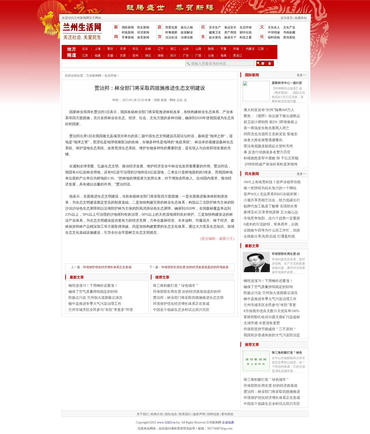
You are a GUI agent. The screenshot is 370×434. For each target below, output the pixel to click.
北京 (85, 49)
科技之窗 (246, 37)
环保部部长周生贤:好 (286, 254)
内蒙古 (250, 49)
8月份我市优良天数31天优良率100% (272, 311)
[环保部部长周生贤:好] (256, 270)
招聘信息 (213, 414)
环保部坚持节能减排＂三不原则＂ (270, 329)
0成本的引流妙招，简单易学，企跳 (271, 224)
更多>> (301, 75)
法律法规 (187, 37)
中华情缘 (274, 32)
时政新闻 (128, 32)
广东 (186, 55)
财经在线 (246, 32)
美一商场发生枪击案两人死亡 (266, 128)
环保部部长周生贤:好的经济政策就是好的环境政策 (195, 267)
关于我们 (143, 414)
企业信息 (228, 422)
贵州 (135, 55)
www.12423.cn (166, 422)
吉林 (148, 49)
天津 (123, 49)
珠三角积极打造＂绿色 (287, 352)
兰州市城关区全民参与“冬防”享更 (270, 305)
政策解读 (187, 32)
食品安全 (230, 27)
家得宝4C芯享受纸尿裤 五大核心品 (271, 212)
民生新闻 (143, 27)
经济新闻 (143, 32)
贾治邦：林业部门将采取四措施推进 (272, 392)
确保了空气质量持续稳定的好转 (93, 292)
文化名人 (274, 27)
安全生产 (215, 27)
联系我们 (185, 414)
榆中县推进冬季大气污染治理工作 (94, 304)
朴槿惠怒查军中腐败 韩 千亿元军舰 (271, 158)
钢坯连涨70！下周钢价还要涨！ (93, 285)
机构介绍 (157, 414)
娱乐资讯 (215, 37)
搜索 (265, 63)
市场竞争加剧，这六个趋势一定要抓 (272, 218)
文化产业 (289, 27)
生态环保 (246, 27)
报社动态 (171, 414)
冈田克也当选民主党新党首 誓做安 (271, 134)
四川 (173, 55)
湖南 (161, 55)
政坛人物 (187, 27)
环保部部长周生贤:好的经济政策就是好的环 (187, 292)
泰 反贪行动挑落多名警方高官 (267, 152)
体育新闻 (143, 37)
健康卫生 (215, 32)
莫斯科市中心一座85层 (287, 83)
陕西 (211, 49)
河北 (135, 49)
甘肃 (123, 55)
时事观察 (171, 32)
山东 (186, 49)
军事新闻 (128, 37)
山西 (198, 49)
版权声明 (199, 414)
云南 (211, 55)
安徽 (110, 55)
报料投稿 (274, 37)
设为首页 (287, 18)
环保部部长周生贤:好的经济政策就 (271, 386)
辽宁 (161, 49)
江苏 (85, 55)
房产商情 (230, 32)
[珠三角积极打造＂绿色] (256, 369)
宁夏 (223, 49)
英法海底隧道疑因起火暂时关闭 (268, 146)
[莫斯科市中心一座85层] (256, 99)
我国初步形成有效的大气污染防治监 (272, 335)
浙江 (173, 49)
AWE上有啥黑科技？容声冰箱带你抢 (272, 182)
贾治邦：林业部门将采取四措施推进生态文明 (188, 298)
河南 (236, 49)
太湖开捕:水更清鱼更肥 (262, 323)
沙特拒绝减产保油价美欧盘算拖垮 (271, 164)
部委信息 (171, 27)
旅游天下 (230, 37)
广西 (198, 55)
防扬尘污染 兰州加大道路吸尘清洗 (95, 298)
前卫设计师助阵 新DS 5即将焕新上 (271, 122)
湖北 (148, 55)
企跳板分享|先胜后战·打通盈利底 (269, 236)
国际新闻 (128, 27)
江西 (261, 49)
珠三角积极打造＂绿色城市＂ (176, 285)
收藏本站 (301, 18)
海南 (223, 55)
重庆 (110, 49)
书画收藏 (289, 32)
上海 (98, 49)
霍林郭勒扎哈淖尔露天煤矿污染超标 (272, 317)
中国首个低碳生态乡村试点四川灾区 (181, 310)
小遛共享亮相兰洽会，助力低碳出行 (272, 200)
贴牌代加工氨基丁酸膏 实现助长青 (271, 206)
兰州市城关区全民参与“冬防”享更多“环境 (100, 310)
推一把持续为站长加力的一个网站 (270, 188)
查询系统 (289, 37)
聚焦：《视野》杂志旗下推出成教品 (272, 116)
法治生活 (171, 37)
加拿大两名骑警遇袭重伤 (263, 140)
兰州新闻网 (93, 75)
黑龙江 (237, 55)
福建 (98, 55)
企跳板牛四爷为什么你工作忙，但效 (272, 230)
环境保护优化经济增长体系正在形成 (107, 267)
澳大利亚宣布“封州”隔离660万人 (269, 110)
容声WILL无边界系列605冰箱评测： (272, 194)
